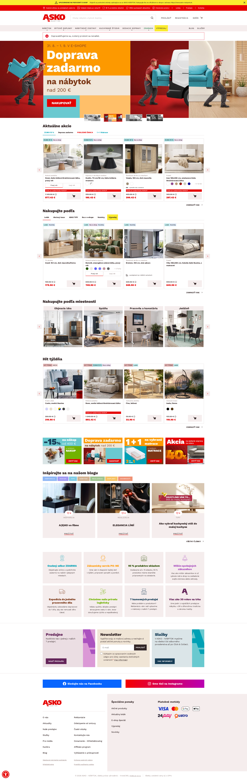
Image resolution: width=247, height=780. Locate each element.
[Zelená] (87, 268)
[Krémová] (184, 183)
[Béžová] (91, 268)
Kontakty (201, 8)
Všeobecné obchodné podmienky (55, 760)
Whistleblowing (48, 764)
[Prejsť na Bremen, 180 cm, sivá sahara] (143, 243)
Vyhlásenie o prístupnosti (86, 753)
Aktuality (47, 723)
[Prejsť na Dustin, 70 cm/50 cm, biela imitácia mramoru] (103, 158)
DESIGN (63, 479)
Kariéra (46, 747)
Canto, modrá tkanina (54, 402)
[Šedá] (108, 268)
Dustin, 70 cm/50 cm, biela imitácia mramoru (101, 178)
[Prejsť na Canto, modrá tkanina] (63, 384)
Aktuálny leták (118, 714)
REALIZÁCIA (97, 479)
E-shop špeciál (118, 720)
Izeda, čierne (171, 402)
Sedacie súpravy (131, 28)
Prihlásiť (166, 18)
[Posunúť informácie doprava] (170, 8)
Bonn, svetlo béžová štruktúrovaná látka (103, 402)
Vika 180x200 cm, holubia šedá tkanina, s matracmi (184, 263)
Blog (191, 28)
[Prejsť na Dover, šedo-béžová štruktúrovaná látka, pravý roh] (63, 158)
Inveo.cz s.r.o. (135, 776)
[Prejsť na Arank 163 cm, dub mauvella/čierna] (63, 243)
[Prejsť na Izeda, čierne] (184, 384)
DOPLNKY (111, 479)
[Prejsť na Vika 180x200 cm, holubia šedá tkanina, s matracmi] (184, 243)
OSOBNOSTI (125, 479)
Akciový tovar (59, 217)
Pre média (47, 741)
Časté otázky (80, 729)
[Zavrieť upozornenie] (244, 3)
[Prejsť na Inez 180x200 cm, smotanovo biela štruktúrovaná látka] (184, 158)
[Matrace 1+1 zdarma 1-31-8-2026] (123, 79)
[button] (6, 774)
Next (207, 170)
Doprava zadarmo (65, 132)
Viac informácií (120, 660)
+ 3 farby (117, 269)
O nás (45, 717)
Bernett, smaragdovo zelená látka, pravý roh (103, 263)
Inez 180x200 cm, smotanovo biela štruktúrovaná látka (181, 178)
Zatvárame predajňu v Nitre (166, 8)
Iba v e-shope (88, 217)
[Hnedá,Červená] (180, 183)
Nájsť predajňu (56, 661)
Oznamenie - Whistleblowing (88, 741)
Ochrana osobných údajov (83, 760)
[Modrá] (189, 183)
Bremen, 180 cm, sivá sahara (138, 262)
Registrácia (181, 18)
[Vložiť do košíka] (74, 196)
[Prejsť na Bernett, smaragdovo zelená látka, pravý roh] (103, 243)
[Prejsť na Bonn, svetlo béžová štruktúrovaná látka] (103, 384)
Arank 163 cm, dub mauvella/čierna (60, 262)
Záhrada (148, 28)
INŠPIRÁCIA (50, 479)
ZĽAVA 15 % (49, 132)
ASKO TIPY (73, 217)
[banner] (62, 451)
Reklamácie (79, 717)
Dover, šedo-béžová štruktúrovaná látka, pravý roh (62, 178)
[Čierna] (167, 409)
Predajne (189, 8)
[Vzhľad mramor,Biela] (87, 183)
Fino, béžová (132, 402)
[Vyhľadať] (152, 18)
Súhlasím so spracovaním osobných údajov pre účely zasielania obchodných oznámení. (121, 657)
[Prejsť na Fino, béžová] (143, 384)
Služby (201, 28)
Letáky (178, 8)
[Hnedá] (176, 183)
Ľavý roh (72, 185)
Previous (39, 170)
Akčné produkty (119, 708)
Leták (46, 217)
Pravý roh (54, 185)
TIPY (73, 479)
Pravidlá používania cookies (84, 764)
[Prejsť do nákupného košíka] (197, 18)
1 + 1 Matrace (102, 132)
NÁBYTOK (84, 479)
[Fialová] (172, 183)
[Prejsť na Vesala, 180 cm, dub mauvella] (143, 158)
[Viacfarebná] (59, 409)
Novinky (101, 217)
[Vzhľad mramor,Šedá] (91, 183)
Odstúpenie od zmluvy (85, 723)
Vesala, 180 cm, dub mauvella (138, 177)
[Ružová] (104, 268)
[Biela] (131, 183)
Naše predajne (50, 729)
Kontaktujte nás (81, 735)
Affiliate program (82, 747)
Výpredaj (112, 217)
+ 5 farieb (198, 184)
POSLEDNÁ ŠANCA (85, 132)
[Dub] (127, 183)
